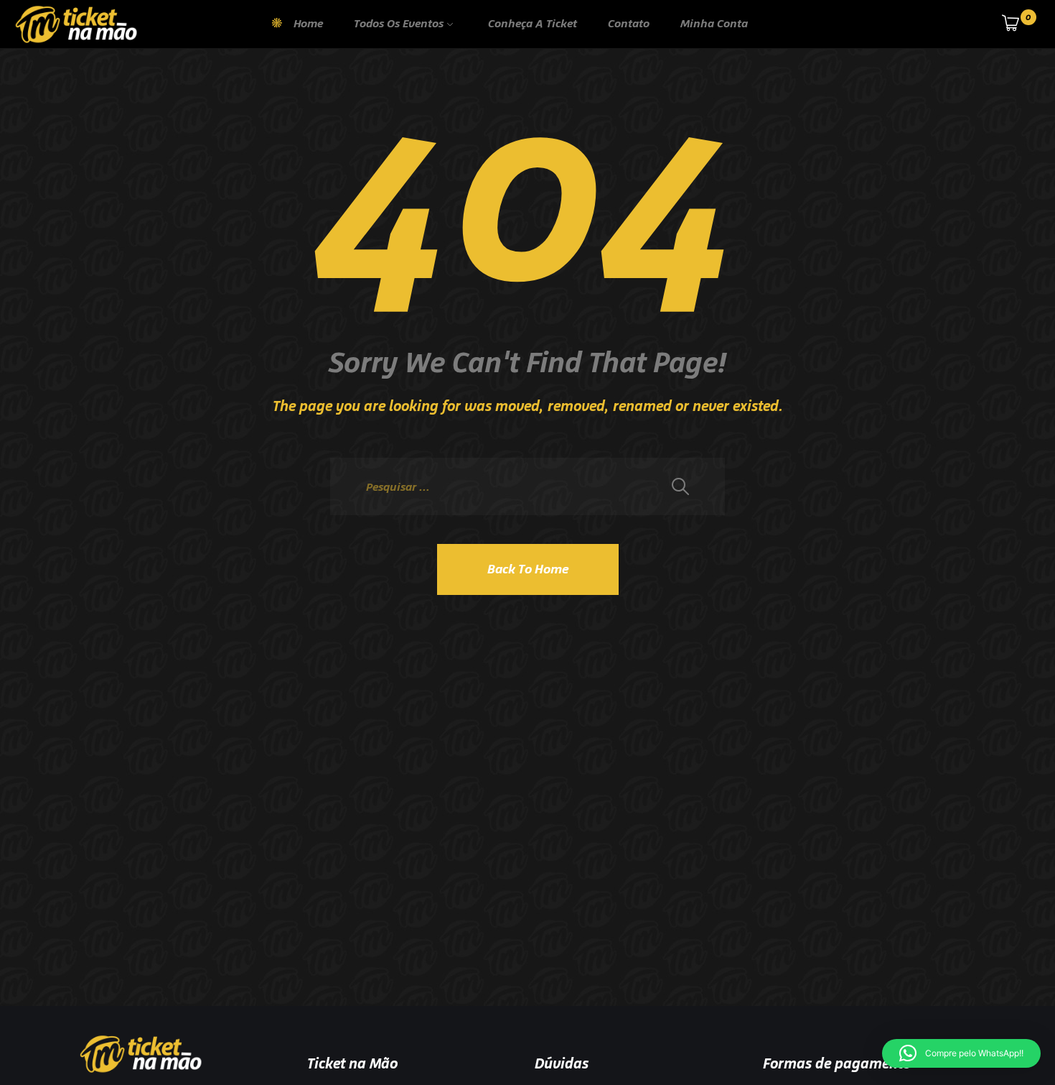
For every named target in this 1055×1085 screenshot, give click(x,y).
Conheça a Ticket (532, 23)
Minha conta (714, 23)
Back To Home (527, 569)
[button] (961, 1053)
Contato (629, 23)
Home (308, 23)
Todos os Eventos (399, 23)
